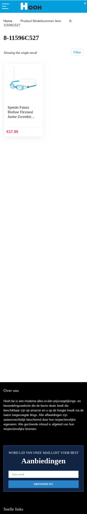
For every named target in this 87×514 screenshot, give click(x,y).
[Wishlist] (72, 6)
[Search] (62, 6)
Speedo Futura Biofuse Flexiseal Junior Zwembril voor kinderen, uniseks (20, 116)
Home (7, 21)
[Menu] (5, 6)
